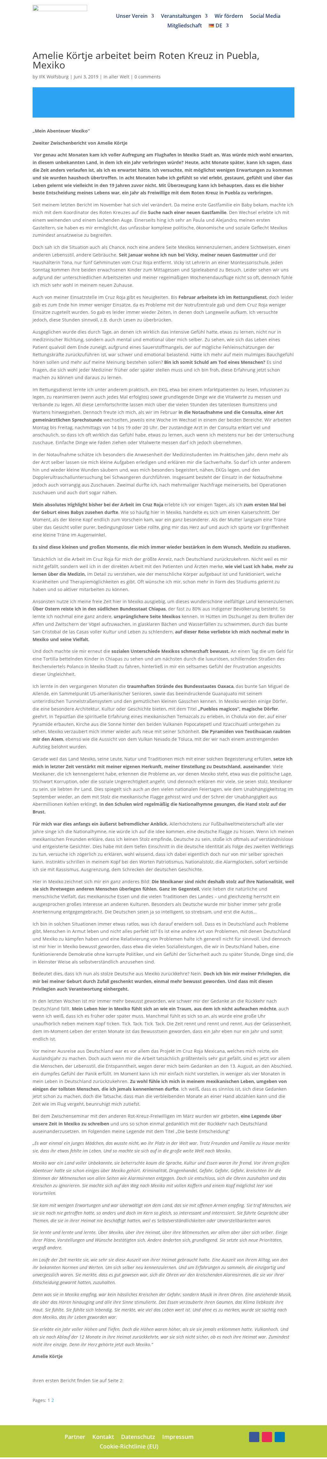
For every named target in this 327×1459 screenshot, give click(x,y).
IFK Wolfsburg (54, 77)
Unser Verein (132, 16)
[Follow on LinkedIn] (280, 1437)
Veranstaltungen (181, 16)
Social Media (265, 16)
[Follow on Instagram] (267, 1437)
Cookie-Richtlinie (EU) (129, 1447)
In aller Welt (116, 77)
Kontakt (103, 1437)
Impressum (178, 1437)
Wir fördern (229, 16)
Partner (75, 1437)
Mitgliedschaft (184, 26)
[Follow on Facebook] (254, 1437)
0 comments (147, 77)
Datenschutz (138, 1437)
